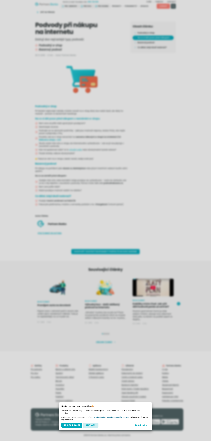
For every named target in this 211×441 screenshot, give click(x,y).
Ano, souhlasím (72, 425)
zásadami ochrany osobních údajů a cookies (111, 417)
